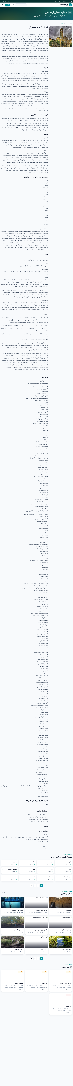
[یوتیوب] (1, 1)
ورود (11, 5)
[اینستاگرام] (3, 1)
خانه (70, 24)
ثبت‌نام (7, 5)
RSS (8, 1)
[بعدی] (31, 885)
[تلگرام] (5, 1)
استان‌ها (66, 24)
